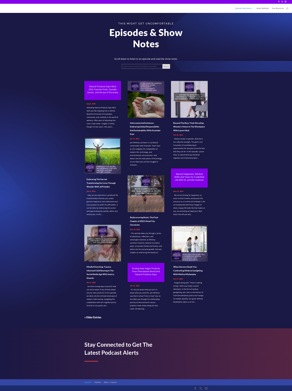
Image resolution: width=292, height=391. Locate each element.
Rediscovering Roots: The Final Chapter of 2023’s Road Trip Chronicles (144, 221)
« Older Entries (92, 317)
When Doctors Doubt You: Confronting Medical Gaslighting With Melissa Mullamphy (188, 270)
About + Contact (110, 382)
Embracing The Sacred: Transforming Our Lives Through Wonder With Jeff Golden (101, 183)
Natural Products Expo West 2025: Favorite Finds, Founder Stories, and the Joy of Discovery (102, 89)
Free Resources (278, 8)
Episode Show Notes (243, 8)
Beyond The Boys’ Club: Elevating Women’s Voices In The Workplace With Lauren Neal (189, 127)
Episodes (87, 382)
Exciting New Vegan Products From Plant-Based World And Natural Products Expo (146, 271)
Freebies (97, 382)
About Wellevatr (263, 8)
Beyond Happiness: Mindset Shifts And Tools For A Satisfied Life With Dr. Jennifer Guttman (189, 177)
